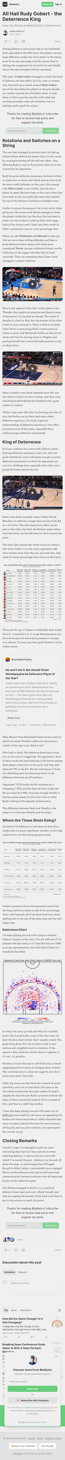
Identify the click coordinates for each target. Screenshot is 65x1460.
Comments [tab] (9, 1272)
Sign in (58, 4)
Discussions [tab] (25, 1310)
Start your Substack (24, 1445)
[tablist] (15, 1272)
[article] (32, 1328)
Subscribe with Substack (35, 1400)
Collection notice (53, 1438)
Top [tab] (6, 1310)
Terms (40, 1438)
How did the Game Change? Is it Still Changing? (22, 1320)
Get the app (47, 1445)
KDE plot (7, 1115)
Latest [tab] (14, 1310)
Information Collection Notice (38, 1410)
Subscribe (47, 4)
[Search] (60, 1310)
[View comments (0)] (16, 41)
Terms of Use (47, 1407)
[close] (56, 1356)
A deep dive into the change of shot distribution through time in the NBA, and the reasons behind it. (24, 1328)
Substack (17, 1453)
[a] (32, 284)
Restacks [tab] (22, 1272)
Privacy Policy (32, 1413)
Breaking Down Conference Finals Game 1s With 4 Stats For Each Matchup (23, 1348)
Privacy (31, 1438)
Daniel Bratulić (17, 31)
